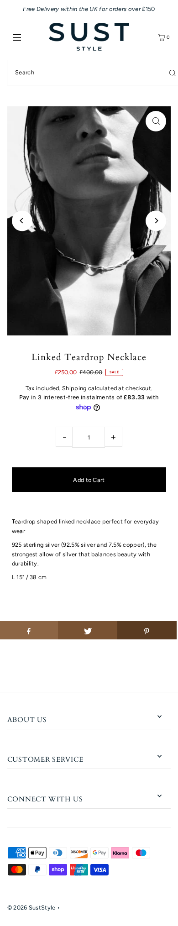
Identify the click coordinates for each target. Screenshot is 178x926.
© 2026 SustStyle (31, 907)
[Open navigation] (28, 37)
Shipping (74, 388)
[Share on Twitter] (87, 630)
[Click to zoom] (156, 121)
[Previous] (22, 220)
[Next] (156, 220)
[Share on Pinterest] (147, 630)
